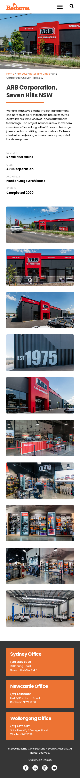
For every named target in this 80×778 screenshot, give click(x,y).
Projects (22, 74)
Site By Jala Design (40, 760)
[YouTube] (54, 768)
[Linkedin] (35, 768)
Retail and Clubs (39, 74)
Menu (59, 6)
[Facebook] (26, 768)
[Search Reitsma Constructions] (72, 6)
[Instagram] (45, 768)
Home (10, 74)
